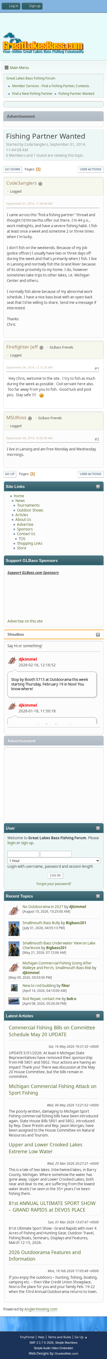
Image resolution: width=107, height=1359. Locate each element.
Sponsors (25, 529)
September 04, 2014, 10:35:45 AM (29, 438)
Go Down (12, 169)
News (20, 500)
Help (41, 1337)
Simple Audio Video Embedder (53, 1348)
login (11, 842)
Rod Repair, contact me (41, 998)
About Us (23, 519)
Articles (21, 514)
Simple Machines (66, 1342)
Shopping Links (29, 543)
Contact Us (26, 533)
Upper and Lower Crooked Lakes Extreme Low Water (45, 1147)
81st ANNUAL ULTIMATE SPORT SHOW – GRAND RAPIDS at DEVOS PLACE (52, 1206)
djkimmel (28, 659)
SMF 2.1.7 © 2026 (41, 1342)
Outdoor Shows (30, 510)
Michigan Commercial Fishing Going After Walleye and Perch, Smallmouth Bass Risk (57, 965)
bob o (71, 998)
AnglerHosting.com (40, 1309)
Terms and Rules (59, 1337)
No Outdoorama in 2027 (42, 906)
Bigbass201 (76, 922)
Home (19, 495)
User (10, 828)
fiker (65, 985)
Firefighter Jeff (22, 347)
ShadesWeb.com (66, 1353)
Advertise (25, 524)
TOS (22, 538)
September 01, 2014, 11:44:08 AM (29, 203)
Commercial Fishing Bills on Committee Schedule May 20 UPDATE (52, 1030)
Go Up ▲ (81, 1337)
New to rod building (39, 985)
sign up (27, 842)
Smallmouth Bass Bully (41, 922)
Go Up (10, 474)
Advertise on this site (25, 621)
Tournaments (28, 505)
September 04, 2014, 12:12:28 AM (29, 367)
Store (21, 548)
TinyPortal (27, 1337)
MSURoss (16, 417)
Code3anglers (21, 183)
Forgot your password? (53, 883)
